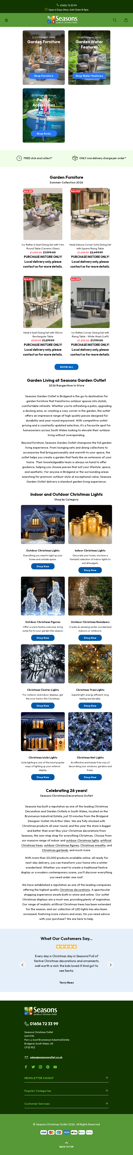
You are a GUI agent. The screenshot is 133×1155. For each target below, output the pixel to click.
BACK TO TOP (66, 1146)
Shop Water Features (89, 75)
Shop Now (43, 566)
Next (110, 965)
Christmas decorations (75, 889)
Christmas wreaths (92, 845)
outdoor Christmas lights (82, 840)
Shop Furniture (43, 75)
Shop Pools (44, 133)
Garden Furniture (66, 177)
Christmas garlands (55, 850)
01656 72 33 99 (44, 1023)
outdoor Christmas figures (61, 845)
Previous (22, 965)
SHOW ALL (66, 367)
